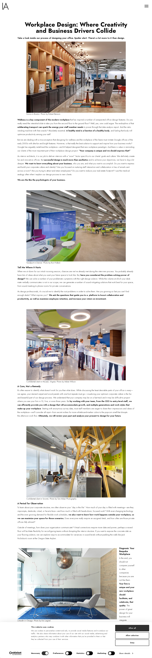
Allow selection (132, 635)
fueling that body (121, 130)
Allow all (132, 628)
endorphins (124, 123)
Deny (132, 642)
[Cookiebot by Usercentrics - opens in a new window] (15, 653)
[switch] (68, 653)
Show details (124, 653)
